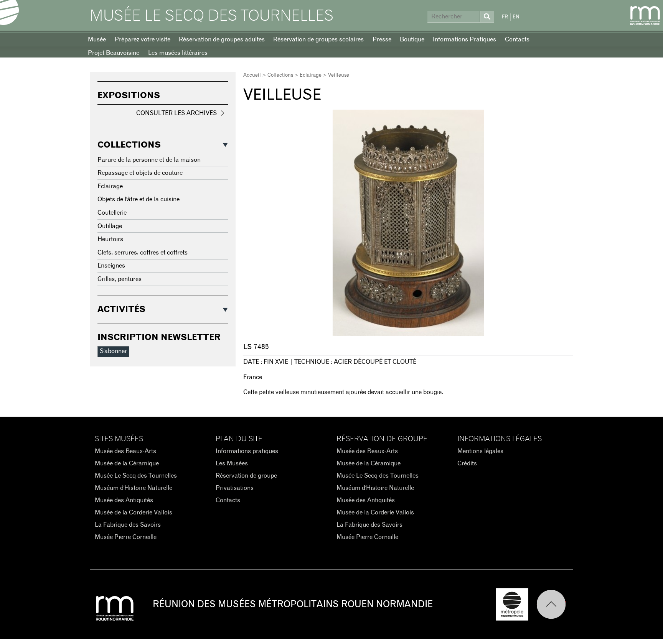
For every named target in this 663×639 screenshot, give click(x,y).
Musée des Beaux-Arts (125, 451)
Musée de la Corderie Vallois (133, 512)
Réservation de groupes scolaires (318, 39)
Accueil (252, 75)
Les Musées (232, 463)
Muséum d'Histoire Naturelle (133, 488)
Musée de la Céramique (127, 463)
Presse (382, 39)
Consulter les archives (176, 113)
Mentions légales (480, 451)
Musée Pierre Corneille (126, 537)
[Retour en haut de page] (554, 604)
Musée (97, 39)
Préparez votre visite (142, 39)
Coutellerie (112, 213)
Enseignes (111, 266)
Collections (280, 75)
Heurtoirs (110, 239)
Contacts (517, 39)
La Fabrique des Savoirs (128, 525)
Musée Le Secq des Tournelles (211, 16)
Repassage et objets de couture (140, 173)
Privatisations (235, 488)
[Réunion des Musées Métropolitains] (645, 15)
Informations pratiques (247, 451)
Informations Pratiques (464, 39)
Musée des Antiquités (124, 500)
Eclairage (311, 75)
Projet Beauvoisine (113, 53)
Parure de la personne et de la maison (149, 160)
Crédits (467, 463)
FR (505, 17)
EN (516, 17)
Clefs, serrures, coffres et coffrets (142, 253)
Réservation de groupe (246, 476)
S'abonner (113, 351)
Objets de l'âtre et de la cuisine (138, 199)
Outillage (109, 226)
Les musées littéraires (178, 53)
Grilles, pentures (119, 279)
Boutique (412, 39)
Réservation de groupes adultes (222, 39)
